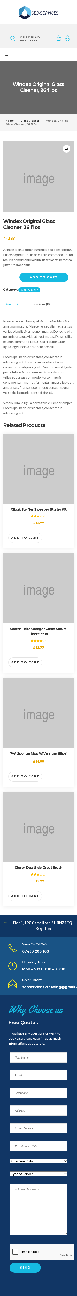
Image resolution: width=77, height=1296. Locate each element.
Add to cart (44, 277)
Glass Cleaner (30, 120)
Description (12, 304)
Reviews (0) (42, 304)
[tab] (17, 306)
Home (10, 120)
